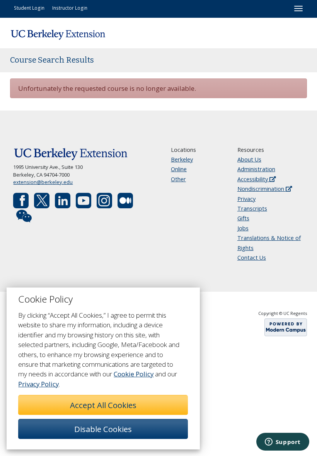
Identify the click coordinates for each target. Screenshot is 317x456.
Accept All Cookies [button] (103, 405)
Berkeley (182, 159)
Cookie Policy (133, 373)
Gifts (243, 218)
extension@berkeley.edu (43, 182)
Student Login (29, 8)
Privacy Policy (38, 383)
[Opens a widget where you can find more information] (282, 442)
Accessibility (253, 179)
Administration (256, 169)
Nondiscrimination (261, 188)
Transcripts (252, 208)
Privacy (246, 198)
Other (178, 179)
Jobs (243, 228)
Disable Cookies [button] (103, 429)
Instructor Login (69, 8)
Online (179, 169)
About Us (249, 159)
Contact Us (251, 257)
